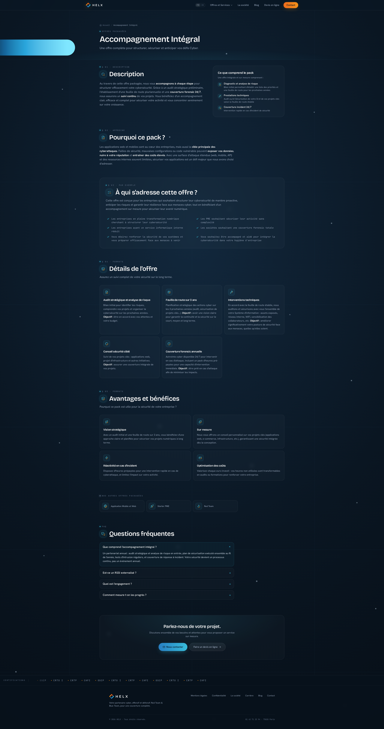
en (203, 5)
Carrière (249, 695)
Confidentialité (219, 695)
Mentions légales (199, 695)
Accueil (106, 25)
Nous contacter (174, 646)
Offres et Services (220, 5)
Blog (256, 5)
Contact (290, 5)
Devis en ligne (271, 5)
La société (243, 5)
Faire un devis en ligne (206, 646)
